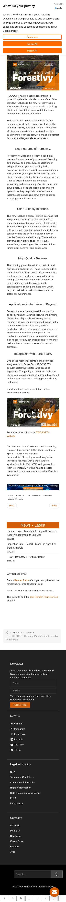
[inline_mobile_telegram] (13, 898)
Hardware (15, 836)
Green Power (17, 841)
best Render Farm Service (44, 597)
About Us (15, 825)
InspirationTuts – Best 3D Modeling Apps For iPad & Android (31, 545)
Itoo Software (34, 495)
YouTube (19, 744)
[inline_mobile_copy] (61, 898)
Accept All (32, 44)
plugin (10, 495)
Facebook (19, 734)
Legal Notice (17, 803)
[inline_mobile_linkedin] (46, 898)
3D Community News (15, 499)
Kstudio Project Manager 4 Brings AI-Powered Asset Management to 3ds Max (32, 533)
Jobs (12, 851)
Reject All (32, 50)
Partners (14, 846)
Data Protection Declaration (25, 793)
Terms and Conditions (22, 777)
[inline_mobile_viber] (21, 898)
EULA (13, 798)
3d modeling (47, 495)
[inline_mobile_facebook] (29, 898)
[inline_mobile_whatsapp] (4, 898)
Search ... (8, 874)
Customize (32, 37)
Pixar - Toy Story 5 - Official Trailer (26, 556)
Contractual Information (22, 782)
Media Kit (15, 830)
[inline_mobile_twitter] (37, 898)
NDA (12, 772)
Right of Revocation (20, 787)
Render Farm (21, 580)
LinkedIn (18, 739)
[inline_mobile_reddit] (54, 898)
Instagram (19, 728)
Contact (18, 723)
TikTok (17, 750)
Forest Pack (21, 495)
